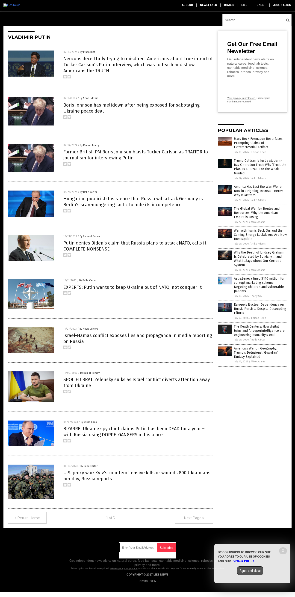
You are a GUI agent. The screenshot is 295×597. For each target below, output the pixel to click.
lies (244, 5)
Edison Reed (258, 152)
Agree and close (250, 571)
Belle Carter (258, 339)
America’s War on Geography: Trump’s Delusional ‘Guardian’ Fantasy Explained (256, 352)
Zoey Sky (256, 296)
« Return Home (27, 518)
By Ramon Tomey (89, 145)
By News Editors (89, 98)
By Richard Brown (90, 236)
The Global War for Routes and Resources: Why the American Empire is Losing (257, 213)
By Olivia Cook (89, 422)
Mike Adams (258, 178)
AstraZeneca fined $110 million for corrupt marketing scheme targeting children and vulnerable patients (259, 285)
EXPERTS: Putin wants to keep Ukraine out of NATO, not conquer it (132, 287)
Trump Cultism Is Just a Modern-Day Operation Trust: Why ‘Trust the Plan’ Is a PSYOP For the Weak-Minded (260, 167)
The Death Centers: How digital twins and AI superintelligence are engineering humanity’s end (259, 331)
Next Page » (194, 518)
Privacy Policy (147, 580)
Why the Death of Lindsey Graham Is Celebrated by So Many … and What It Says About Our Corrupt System (258, 259)
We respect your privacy (124, 568)
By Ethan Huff (87, 52)
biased (229, 5)
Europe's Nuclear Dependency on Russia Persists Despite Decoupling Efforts (260, 309)
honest (260, 5)
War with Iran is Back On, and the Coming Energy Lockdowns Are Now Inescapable (260, 235)
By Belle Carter (88, 192)
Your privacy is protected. (241, 98)
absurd (187, 5)
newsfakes (208, 5)
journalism (282, 5)
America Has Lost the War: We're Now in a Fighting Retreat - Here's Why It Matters (258, 191)
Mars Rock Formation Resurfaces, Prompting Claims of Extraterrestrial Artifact (258, 143)
